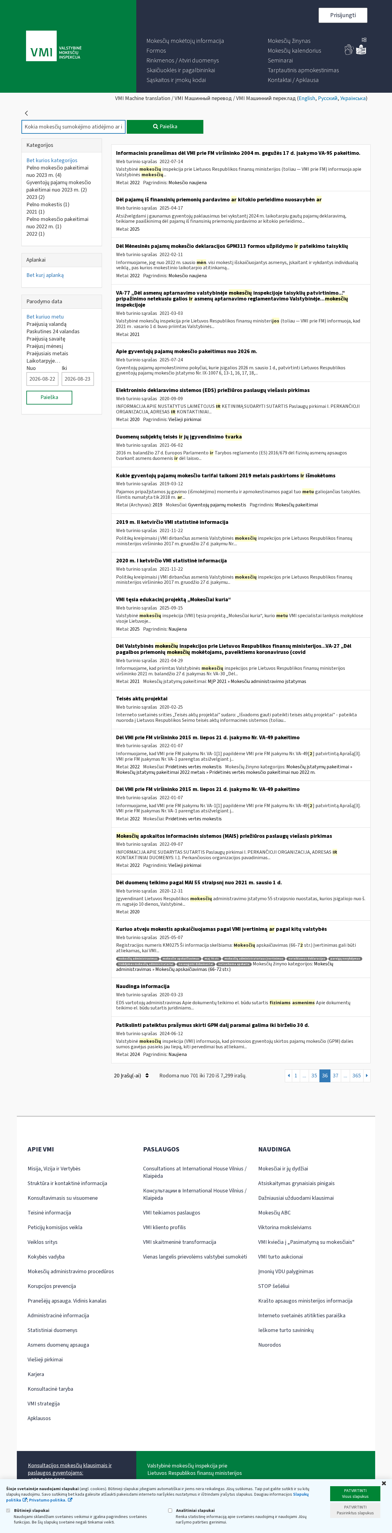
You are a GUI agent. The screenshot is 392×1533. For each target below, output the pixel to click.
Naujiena (177, 629)
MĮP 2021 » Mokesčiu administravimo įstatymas (257, 681)
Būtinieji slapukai (31, 1510)
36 (325, 1076)
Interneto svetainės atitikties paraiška (301, 1315)
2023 (35, 197)
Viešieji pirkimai (184, 419)
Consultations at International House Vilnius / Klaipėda (195, 1172)
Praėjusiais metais (47, 353)
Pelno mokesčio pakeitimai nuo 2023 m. (57, 171)
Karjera (36, 1374)
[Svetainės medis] (364, 40)
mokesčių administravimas (137, 959)
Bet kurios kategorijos (51, 160)
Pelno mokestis (48, 204)
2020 (135, 419)
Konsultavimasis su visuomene (63, 1198)
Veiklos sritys (43, 1242)
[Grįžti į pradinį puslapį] (26, 113)
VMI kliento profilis (164, 1227)
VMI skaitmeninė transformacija (179, 1242)
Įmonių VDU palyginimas (286, 1271)
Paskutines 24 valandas (53, 331)
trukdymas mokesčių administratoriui (145, 964)
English (307, 98)
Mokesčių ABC (274, 1213)
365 (356, 1076)
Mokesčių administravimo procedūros (71, 1271)
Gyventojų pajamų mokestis (217, 505)
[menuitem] (185, 41)
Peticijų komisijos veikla (55, 1227)
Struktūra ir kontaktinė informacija (67, 1183)
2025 (135, 229)
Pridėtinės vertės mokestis (193, 766)
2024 (135, 1054)
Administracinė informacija (58, 1315)
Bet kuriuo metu (45, 317)
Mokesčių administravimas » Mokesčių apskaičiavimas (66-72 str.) (224, 966)
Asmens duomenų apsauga (58, 1345)
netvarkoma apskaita (234, 964)
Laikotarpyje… (43, 361)
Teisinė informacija (49, 1213)
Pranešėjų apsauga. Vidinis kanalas (67, 1301)
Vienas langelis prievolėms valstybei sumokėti (195, 1257)
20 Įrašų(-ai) (128, 1076)
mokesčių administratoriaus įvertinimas (253, 959)
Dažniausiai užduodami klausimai (296, 1198)
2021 (35, 212)
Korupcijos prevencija (52, 1286)
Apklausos (39, 1418)
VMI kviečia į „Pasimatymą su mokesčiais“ (306, 1242)
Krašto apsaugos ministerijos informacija (305, 1301)
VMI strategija (44, 1404)
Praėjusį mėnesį (44, 346)
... (304, 1076)
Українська (353, 98)
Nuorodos (269, 1345)
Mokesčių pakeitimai (296, 505)
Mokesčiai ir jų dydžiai (283, 1169)
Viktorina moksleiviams (284, 1227)
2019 (157, 505)
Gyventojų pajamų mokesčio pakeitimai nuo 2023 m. (58, 186)
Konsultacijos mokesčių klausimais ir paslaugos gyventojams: (70, 1469)
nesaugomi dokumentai (196, 964)
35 (314, 1076)
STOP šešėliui (273, 1286)
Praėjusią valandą (46, 324)
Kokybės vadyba (46, 1257)
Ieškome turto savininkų (286, 1330)
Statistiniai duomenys (52, 1330)
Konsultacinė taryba (50, 1389)
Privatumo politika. (47, 1500)
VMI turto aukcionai (280, 1257)
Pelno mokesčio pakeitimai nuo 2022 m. (57, 222)
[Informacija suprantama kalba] (361, 53)
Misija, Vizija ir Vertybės (54, 1169)
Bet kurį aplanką (45, 275)
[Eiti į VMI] (53, 46)
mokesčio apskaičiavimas (181, 959)
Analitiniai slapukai (195, 1510)
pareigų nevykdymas (345, 959)
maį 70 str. (212, 959)
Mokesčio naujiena (187, 182)
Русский (327, 98)
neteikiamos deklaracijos (306, 959)
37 (335, 1076)
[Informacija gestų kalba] (349, 53)
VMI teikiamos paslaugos (171, 1213)
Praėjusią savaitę (45, 339)
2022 (35, 234)
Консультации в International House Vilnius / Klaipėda (195, 1194)
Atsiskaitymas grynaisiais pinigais (296, 1183)
